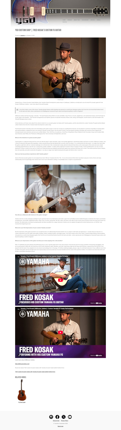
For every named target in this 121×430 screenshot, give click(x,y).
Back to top (60, 426)
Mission (70, 20)
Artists (93, 20)
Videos (98, 20)
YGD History (85, 20)
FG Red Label (21, 402)
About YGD (77, 20)
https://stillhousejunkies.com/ (22, 363)
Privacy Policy (64, 420)
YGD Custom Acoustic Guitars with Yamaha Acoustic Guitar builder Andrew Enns (35, 371)
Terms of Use (56, 420)
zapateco (22, 35)
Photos (65, 22)
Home (64, 20)
